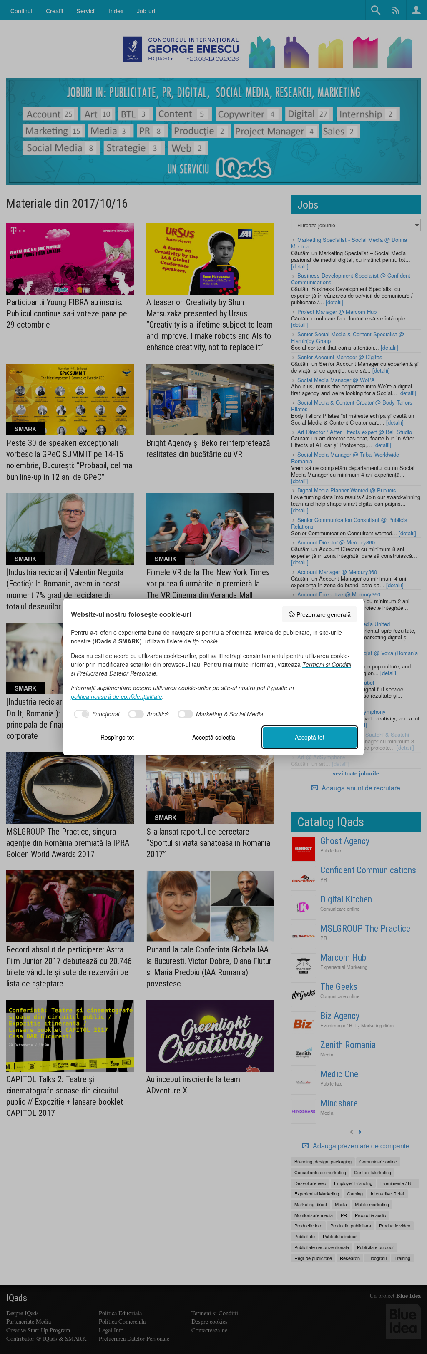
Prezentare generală (323, 614)
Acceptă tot (309, 737)
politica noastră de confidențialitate (116, 696)
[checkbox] (95, 714)
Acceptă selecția (213, 737)
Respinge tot (117, 737)
